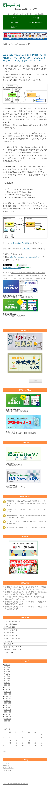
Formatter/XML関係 (36, 22)
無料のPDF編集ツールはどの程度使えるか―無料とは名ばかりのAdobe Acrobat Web (26, 516)
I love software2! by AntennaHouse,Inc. (15, 784)
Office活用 (14, 22)
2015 (7, 705)
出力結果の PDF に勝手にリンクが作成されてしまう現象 (26, 527)
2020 (7, 694)
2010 (7, 716)
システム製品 (40, 273)
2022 (7, 689)
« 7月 (4, 751)
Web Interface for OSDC (20, 243)
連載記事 (14, 27)
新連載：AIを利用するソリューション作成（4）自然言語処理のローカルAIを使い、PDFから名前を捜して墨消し (26, 593)
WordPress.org (8, 770)
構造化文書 (8, 627)
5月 (8, 674)
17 (3, 743)
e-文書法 (7, 633)
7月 (8, 669)
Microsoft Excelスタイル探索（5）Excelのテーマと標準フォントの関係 (26, 522)
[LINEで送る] (21, 265)
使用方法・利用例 (10, 638)
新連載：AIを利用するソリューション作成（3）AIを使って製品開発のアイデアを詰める (25, 603)
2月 (8, 678)
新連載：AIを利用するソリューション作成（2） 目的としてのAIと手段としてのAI (26, 608)
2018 (7, 698)
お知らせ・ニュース (11, 647)
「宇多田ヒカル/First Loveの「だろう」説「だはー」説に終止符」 (26, 510)
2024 (7, 685)
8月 (8, 667)
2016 (7, 703)
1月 (8, 680)
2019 (7, 696)
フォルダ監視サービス (31, 275)
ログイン (6, 763)
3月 (8, 676)
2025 (7, 683)
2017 (7, 701)
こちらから (26, 248)
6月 (8, 671)
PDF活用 (36, 18)
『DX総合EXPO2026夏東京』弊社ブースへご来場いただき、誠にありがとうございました (25, 598)
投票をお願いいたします (12, 268)
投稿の (6, 766)
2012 (7, 712)
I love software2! (25, 9)
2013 (7, 710)
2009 (7, 719)
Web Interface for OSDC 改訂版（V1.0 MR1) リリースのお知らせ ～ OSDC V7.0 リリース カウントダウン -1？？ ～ (24, 57)
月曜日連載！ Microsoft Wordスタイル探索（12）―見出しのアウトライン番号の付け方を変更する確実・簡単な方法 (26, 503)
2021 (7, 692)
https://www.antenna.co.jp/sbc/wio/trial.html (26, 257)
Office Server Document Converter (23, 273)
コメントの (8, 768)
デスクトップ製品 (10, 621)
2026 (7, 665)
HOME (13, 18)
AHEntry (44, 278)
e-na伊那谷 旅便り (11, 650)
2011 (7, 714)
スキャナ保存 (8, 630)
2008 (7, 721)
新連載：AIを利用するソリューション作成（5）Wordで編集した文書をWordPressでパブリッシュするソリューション (25, 588)
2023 (7, 687)
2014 (7, 707)
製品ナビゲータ (9, 635)
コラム (36, 27)
